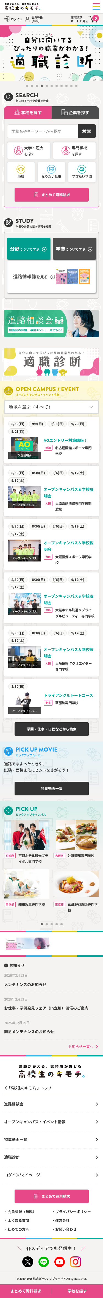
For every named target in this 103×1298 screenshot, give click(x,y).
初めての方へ (18, 1229)
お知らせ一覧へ (80, 1046)
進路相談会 (13, 1104)
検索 (87, 131)
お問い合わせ (66, 1229)
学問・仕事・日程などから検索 (52, 729)
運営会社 (62, 1220)
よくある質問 (18, 1220)
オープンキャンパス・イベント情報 (34, 1121)
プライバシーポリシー (73, 1211)
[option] (51, 53)
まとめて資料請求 (55, 194)
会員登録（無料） (22, 1211)
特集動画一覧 (51, 788)
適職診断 (12, 1157)
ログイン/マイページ (22, 1174)
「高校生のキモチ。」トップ (29, 1087)
